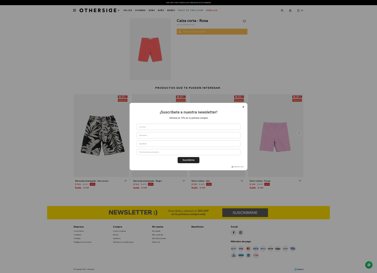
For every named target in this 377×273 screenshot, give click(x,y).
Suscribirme (188, 160)
